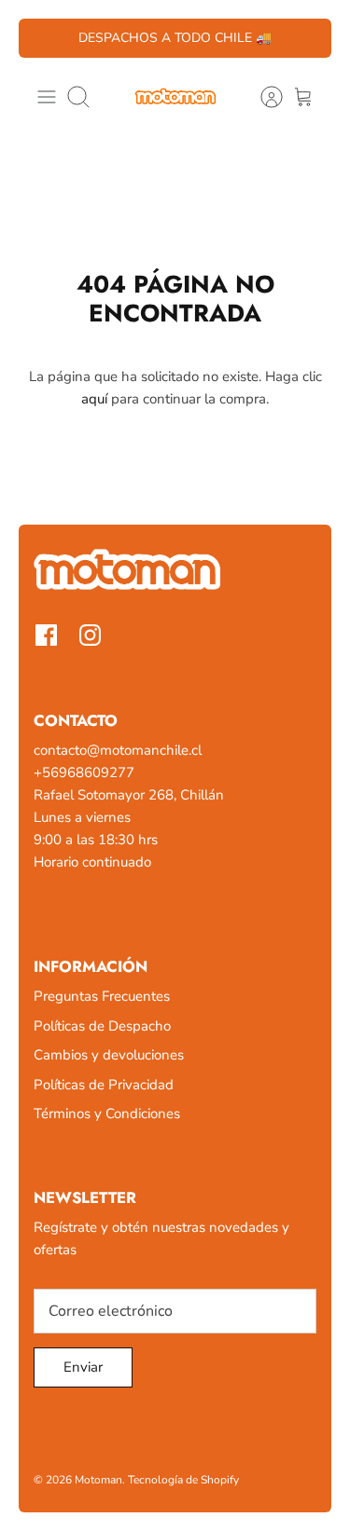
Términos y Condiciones (107, 1113)
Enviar (83, 1367)
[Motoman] (175, 97)
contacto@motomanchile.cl (118, 750)
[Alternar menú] (46, 96)
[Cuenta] (262, 96)
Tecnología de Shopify (183, 1479)
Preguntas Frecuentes (102, 996)
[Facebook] (46, 635)
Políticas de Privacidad (104, 1084)
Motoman (98, 1479)
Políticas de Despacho (102, 1026)
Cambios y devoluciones (109, 1055)
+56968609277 (84, 772)
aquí (94, 399)
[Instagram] (90, 635)
